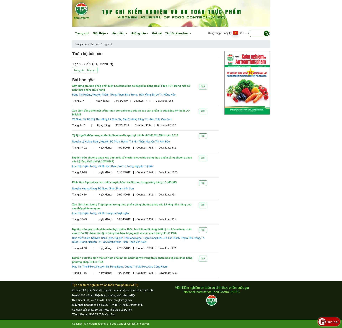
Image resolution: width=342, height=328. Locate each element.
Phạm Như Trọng (128, 94)
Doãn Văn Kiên (137, 242)
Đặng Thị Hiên (146, 119)
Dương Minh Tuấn (117, 242)
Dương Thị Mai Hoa (136, 266)
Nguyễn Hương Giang (84, 188)
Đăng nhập (214, 33)
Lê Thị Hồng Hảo (166, 94)
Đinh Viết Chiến (81, 238)
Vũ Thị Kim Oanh (107, 166)
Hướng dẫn (139, 33)
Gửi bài (157, 33)
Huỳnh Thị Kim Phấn (133, 141)
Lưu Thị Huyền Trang (84, 166)
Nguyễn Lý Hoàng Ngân (85, 141)
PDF (203, 86)
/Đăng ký (226, 33)
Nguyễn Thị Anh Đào (158, 141)
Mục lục (91, 70)
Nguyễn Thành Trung (104, 94)
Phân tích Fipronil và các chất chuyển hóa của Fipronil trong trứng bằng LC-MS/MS (124, 182)
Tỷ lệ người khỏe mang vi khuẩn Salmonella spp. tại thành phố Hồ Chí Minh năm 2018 (125, 135)
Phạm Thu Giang (190, 238)
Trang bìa (79, 70)
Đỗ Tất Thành (172, 238)
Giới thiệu (100, 33)
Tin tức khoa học (177, 33)
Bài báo (94, 44)
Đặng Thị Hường (81, 94)
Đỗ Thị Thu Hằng (97, 119)
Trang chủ (82, 33)
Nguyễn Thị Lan (97, 242)
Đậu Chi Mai (129, 119)
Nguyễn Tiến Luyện (102, 238)
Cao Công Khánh (158, 266)
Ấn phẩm (118, 33)
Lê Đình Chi (114, 119)
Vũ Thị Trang (125, 166)
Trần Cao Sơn (163, 119)
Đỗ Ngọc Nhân (106, 188)
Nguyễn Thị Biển (144, 166)
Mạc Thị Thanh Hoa (83, 266)
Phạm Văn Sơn (125, 188)
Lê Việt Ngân (121, 213)
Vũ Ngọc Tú (79, 119)
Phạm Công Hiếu (152, 238)
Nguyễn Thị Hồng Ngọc (128, 238)
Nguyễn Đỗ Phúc (110, 141)
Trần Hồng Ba (147, 94)
